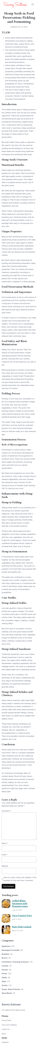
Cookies (7, 966)
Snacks (7, 985)
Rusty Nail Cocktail (21, 926)
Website (5, 866)
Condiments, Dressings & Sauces (17, 962)
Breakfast (7, 954)
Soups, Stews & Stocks (12, 989)
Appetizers (8, 946)
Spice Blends (8, 993)
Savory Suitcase (11, 1004)
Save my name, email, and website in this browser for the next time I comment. (19, 879)
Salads (6, 977)
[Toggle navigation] (33, 4)
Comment (6, 811)
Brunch (6, 958)
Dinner (6, 973)
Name (5, 843)
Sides (6, 981)
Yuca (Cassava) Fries (22, 915)
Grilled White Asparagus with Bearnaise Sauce (20, 903)
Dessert (6, 970)
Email (4, 855)
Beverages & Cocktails (12, 950)
